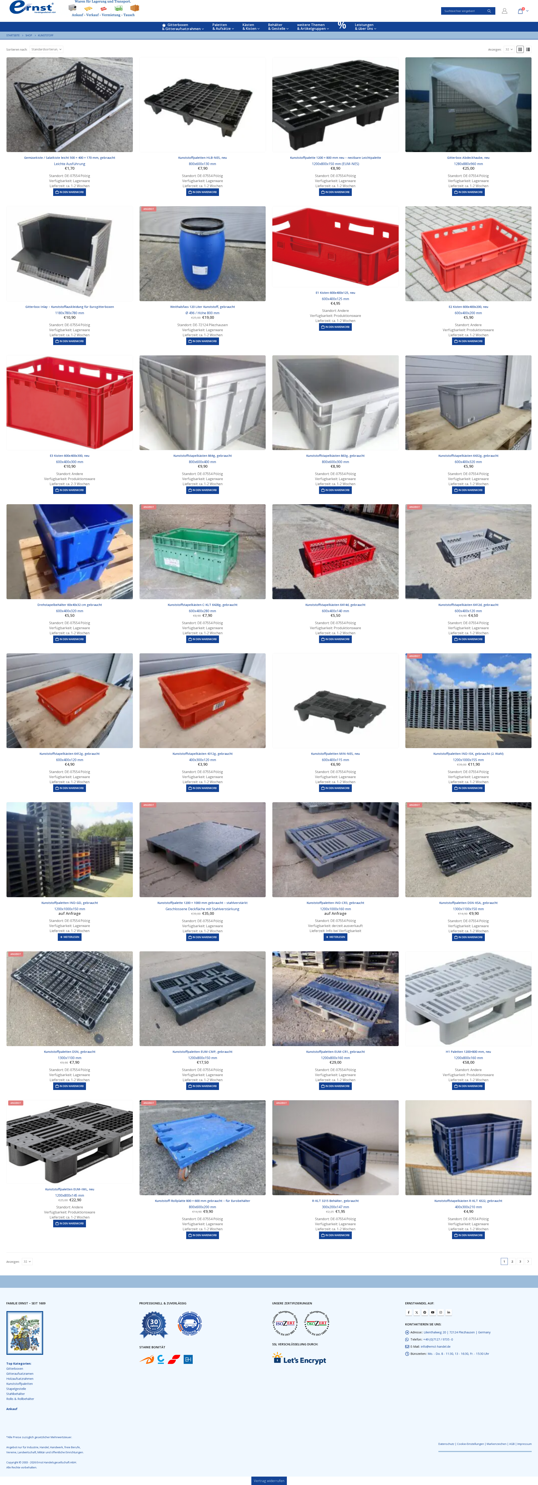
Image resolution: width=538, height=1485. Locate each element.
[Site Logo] (74, 8)
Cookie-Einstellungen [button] (470, 1444)
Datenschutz (446, 1444)
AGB (512, 1444)
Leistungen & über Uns (364, 26)
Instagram (441, 1312)
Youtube (433, 1312)
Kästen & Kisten (249, 26)
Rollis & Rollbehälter (20, 1399)
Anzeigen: (494, 49)
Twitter (417, 1312)
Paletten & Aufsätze (221, 26)
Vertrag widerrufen (269, 1480)
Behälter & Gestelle (276, 26)
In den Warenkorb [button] (72, 192)
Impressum (524, 1444)
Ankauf (11, 1409)
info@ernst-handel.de (436, 1346)
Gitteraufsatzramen (19, 1374)
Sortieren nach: (16, 49)
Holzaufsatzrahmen (19, 1379)
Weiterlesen (71, 937)
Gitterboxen (14, 1369)
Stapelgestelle (16, 1389)
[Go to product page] (70, 104)
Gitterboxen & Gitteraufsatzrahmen (181, 26)
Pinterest (425, 1312)
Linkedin (449, 1312)
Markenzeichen (496, 1444)
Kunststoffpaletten (19, 1384)
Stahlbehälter (15, 1394)
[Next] (528, 1261)
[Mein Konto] (504, 11)
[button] (520, 49)
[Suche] (489, 10)
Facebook (409, 1312)
